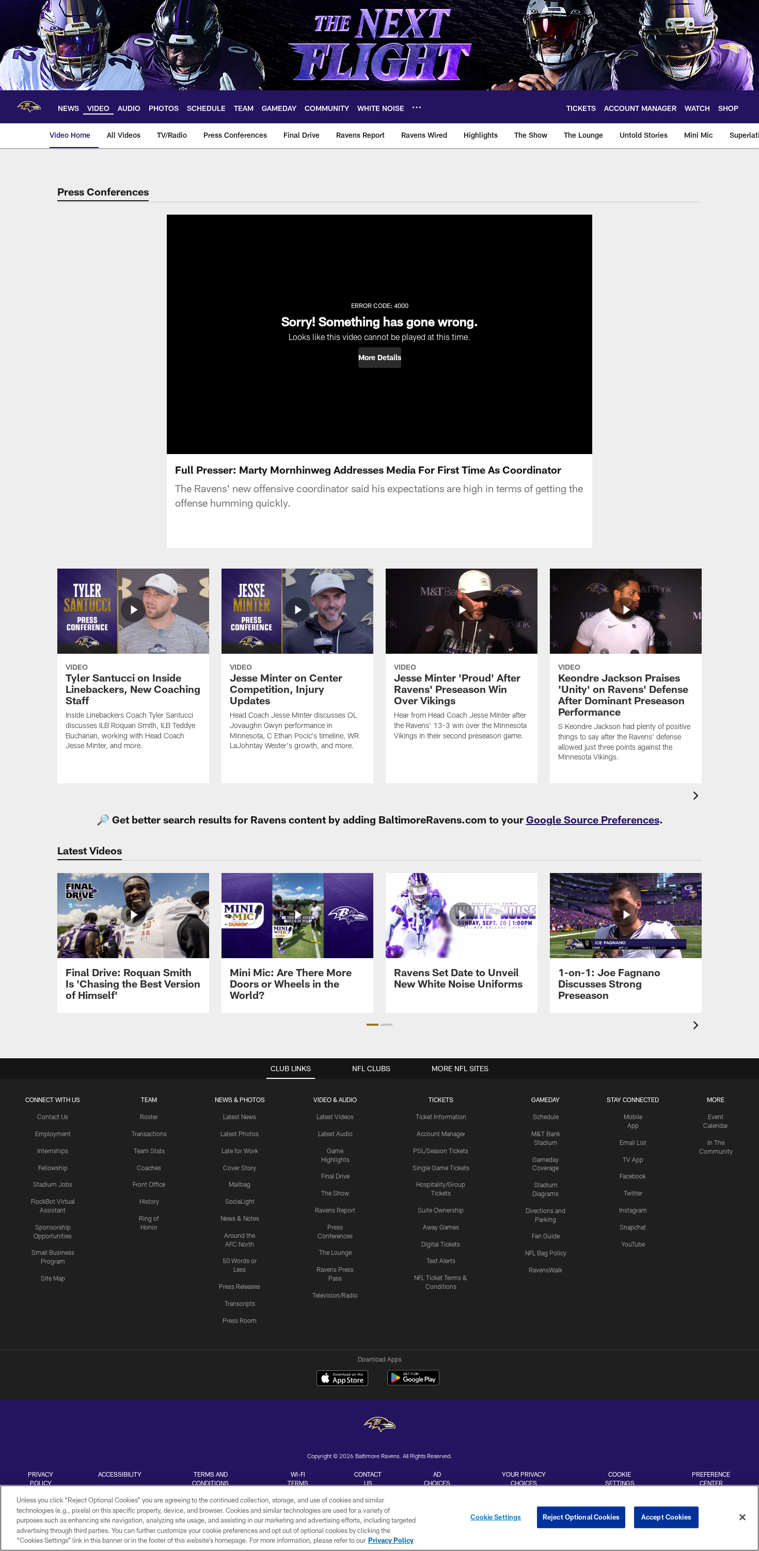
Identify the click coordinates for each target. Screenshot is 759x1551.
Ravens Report (335, 1210)
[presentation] (697, 796)
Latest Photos (239, 1133)
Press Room (240, 1320)
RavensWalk (545, 1269)
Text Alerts (440, 1260)
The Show (335, 1193)
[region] (379, 1518)
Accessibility (119, 1474)
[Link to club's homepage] (29, 106)
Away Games (441, 1227)
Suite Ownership (441, 1210)
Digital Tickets (440, 1244)
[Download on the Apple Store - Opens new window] (342, 1379)
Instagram (633, 1210)
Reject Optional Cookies (581, 1517)
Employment (53, 1133)
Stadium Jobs (52, 1184)
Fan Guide (546, 1235)
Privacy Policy (40, 1479)
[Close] (742, 1517)
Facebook (633, 1176)
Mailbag (239, 1184)
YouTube (633, 1244)
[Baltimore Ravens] (379, 1426)
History (149, 1201)
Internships (52, 1150)
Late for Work (240, 1150)
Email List (633, 1142)
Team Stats (149, 1150)
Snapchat (633, 1227)
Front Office (149, 1184)
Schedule (546, 1116)
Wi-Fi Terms (298, 1479)
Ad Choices (437, 1479)
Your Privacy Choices (524, 1479)
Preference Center (711, 1479)
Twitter (633, 1193)
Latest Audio (335, 1133)
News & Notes (239, 1218)
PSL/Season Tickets (440, 1150)
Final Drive (335, 1176)
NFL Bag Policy (545, 1252)
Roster (149, 1116)
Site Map (53, 1278)
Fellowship (53, 1167)
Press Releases (239, 1286)
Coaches (149, 1167)
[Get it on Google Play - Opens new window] (413, 1383)
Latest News (239, 1116)
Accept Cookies (666, 1517)
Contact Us (52, 1116)
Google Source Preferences (592, 819)
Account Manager (441, 1133)
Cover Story (239, 1167)
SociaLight (240, 1201)
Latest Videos (335, 1116)
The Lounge (335, 1252)
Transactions (149, 1133)
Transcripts (240, 1303)
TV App (633, 1159)
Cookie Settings (620, 1479)
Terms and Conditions (210, 1479)
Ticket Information (441, 1116)
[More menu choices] (417, 107)
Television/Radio (335, 1295)
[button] (379, 357)
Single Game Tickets (441, 1167)
